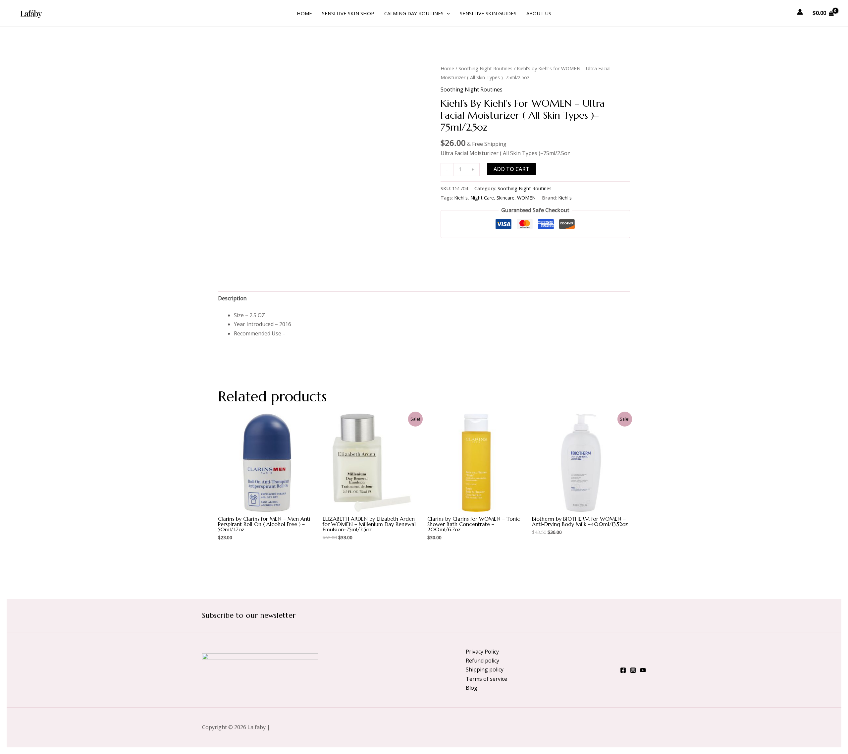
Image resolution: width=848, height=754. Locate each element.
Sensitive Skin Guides (488, 13)
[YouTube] (643, 670)
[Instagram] (633, 670)
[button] (447, 13)
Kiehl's (461, 198)
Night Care (482, 198)
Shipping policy (485, 669)
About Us (538, 13)
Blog (471, 687)
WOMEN (526, 198)
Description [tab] (232, 298)
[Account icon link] (800, 12)
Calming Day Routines (414, 13)
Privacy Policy (482, 651)
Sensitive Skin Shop (348, 13)
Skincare (505, 198)
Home (304, 13)
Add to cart (511, 169)
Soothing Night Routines (485, 68)
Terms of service (486, 678)
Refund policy (482, 660)
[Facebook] (623, 670)
